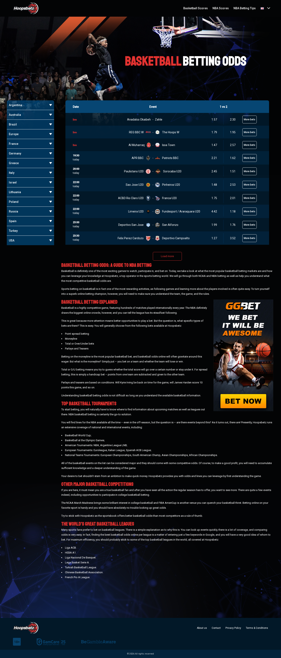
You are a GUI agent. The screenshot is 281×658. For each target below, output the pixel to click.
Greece (14, 163)
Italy (11, 172)
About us (202, 628)
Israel (13, 182)
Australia (15, 114)
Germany (15, 153)
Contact (216, 628)
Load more (167, 256)
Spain (12, 221)
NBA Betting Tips (244, 8)
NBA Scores (220, 8)
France (13, 143)
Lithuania (15, 192)
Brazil (13, 124)
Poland (14, 201)
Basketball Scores (195, 8)
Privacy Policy (233, 628)
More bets (249, 119)
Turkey (13, 230)
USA (11, 240)
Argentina (15, 105)
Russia (13, 211)
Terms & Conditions (257, 628)
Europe (14, 134)
